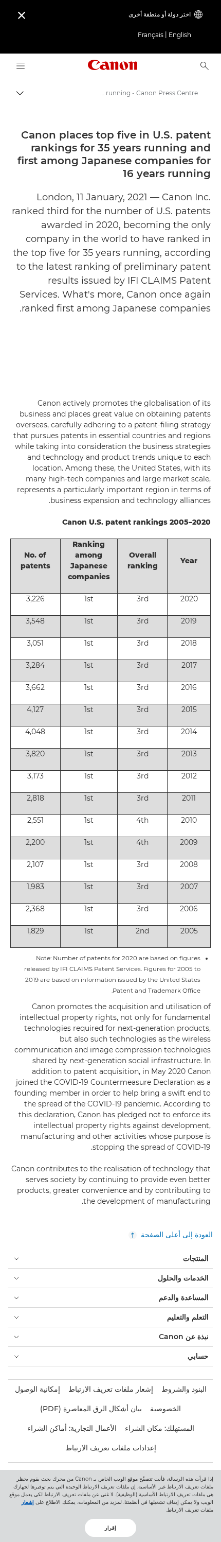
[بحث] (204, 66)
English (180, 35)
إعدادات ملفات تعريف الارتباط (110, 1447)
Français (150, 35)
